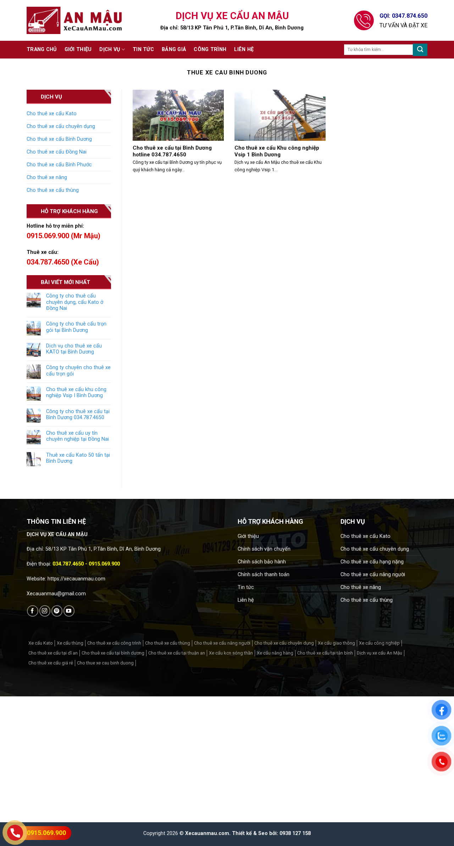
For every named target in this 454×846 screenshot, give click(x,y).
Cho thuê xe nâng (47, 177)
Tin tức (143, 49)
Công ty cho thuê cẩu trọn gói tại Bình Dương (76, 327)
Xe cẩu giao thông (336, 643)
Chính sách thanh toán (263, 575)
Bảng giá (174, 49)
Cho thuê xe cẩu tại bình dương (113, 653)
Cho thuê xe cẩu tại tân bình (325, 653)
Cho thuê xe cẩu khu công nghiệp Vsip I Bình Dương (76, 392)
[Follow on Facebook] (32, 610)
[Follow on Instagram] (44, 610)
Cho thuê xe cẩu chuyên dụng (61, 126)
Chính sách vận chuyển (264, 549)
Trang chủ (42, 49)
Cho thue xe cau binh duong (105, 663)
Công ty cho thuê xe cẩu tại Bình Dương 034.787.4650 (78, 414)
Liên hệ (244, 49)
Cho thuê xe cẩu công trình (114, 643)
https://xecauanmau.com (76, 579)
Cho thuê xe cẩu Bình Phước (59, 165)
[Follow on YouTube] (68, 610)
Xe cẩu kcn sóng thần (231, 653)
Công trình (210, 49)
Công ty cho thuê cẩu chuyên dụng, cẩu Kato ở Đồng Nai (74, 302)
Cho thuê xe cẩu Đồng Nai (57, 152)
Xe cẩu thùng (70, 643)
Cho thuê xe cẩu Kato (52, 114)
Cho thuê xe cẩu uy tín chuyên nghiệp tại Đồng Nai (77, 436)
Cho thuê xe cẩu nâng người (372, 575)
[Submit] (420, 50)
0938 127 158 (295, 833)
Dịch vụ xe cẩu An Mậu (379, 653)
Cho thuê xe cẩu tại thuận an (176, 653)
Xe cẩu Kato (40, 643)
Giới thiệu (78, 49)
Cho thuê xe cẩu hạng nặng (372, 562)
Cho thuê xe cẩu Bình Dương (59, 139)
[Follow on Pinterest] (56, 610)
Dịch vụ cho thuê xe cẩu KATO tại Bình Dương (74, 349)
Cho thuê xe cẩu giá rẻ (50, 663)
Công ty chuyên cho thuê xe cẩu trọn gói (78, 370)
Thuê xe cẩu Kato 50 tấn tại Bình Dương (78, 458)
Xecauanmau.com (207, 833)
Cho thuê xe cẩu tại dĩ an (53, 653)
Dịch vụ (109, 49)
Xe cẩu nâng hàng (275, 653)
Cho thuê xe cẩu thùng (53, 190)
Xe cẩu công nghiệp (379, 643)
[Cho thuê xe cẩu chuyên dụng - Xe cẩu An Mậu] (74, 20)
